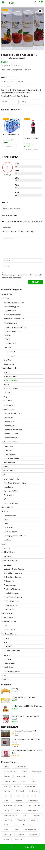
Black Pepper (36, 771)
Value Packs (25, 93)
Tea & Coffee (9, 495)
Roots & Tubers (9, 663)
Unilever (6, 839)
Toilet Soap (7, 835)
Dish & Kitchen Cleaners (12, 577)
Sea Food (7, 540)
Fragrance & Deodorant (12, 331)
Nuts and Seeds (7, 617)
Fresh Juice (33, 791)
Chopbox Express (9, 781)
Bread (6, 520)
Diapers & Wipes (10, 311)
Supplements (9, 364)
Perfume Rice (8, 820)
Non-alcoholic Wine (11, 491)
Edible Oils (8, 450)
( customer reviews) (17, 58)
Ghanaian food (33, 801)
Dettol (34, 781)
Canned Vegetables (11, 438)
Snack (6, 830)
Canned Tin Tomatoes (12, 434)
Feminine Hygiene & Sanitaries (15, 327)
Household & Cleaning (9, 560)
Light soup (18, 810)
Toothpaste (11, 356)
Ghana (6, 801)
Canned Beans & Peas (12, 414)
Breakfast (7, 776)
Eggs (6, 524)
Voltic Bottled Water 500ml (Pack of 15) (16, 135)
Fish (5, 626)
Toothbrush (11, 352)
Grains (6, 638)
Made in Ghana (33, 810)
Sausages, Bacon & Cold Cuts (14, 536)
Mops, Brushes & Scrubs (13, 597)
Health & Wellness (8, 552)
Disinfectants (9, 581)
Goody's (20, 805)
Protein (33, 820)
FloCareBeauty (30, 786)
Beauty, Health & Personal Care (13, 319)
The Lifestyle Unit (30, 830)
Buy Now (29, 847)
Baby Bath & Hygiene (11, 307)
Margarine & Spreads (12, 458)
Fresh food (20, 791)
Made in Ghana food (10, 815)
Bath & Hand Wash (11, 323)
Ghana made (8, 805)
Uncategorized (9, 405)
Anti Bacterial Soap (10, 771)
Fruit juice (24, 96)
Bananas (7, 655)
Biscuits (7, 372)
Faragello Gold (15, 96)
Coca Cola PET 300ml (31, 138)
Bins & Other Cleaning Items (14, 573)
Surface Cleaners (10, 605)
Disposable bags (7, 470)
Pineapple (21, 820)
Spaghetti (7, 646)
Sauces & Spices (8, 667)
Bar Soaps (8, 565)
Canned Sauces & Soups (13, 430)
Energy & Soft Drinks (11, 479)
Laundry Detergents (11, 593)
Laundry (6, 810)
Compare (21, 82)
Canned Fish (8, 418)
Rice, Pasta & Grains (9, 634)
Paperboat (36, 815)
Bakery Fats (8, 446)
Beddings (7, 556)
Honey (6, 384)
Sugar (6, 397)
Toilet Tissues (9, 609)
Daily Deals (5, 466)
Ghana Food (6, 548)
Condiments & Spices (12, 671)
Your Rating (6, 227)
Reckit (6, 825)
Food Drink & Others (13, 93)
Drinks (28, 90)
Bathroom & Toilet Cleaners (14, 569)
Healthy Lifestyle (34, 805)
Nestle (25, 815)
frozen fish (17, 796)
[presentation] (4, 113)
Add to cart (7, 847)
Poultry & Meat (9, 630)
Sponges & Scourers (11, 601)
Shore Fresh (27, 825)
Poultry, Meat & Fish (9, 621)
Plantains (7, 659)
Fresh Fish (7, 791)
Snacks (4, 675)
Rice (5, 642)
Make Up (7, 339)
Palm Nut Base (9, 462)
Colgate (23, 781)
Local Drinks (8, 487)
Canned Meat (9, 426)
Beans (24, 771)
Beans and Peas (10, 516)
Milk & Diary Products (11, 389)
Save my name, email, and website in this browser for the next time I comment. (22, 276)
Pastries (7, 393)
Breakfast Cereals (10, 376)
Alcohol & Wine (7, 294)
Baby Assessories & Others (14, 303)
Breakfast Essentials (17, 90)
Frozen (4, 544)
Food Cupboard (7, 507)
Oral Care (7, 347)
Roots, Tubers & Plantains (11, 650)
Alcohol (6, 767)
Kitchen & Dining (7, 613)
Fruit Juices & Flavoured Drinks (15, 483)
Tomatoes (20, 835)
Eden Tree (16, 786)
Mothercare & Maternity (12, 315)
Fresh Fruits (8, 528)
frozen (6, 796)
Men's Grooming (10, 343)
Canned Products (8, 409)
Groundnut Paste (10, 454)
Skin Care (7, 360)
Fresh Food (5, 511)
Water (6, 499)
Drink (7, 96)
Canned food (20, 776)
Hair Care (7, 335)
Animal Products (20, 767)
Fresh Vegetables (10, 532)
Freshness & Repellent (12, 589)
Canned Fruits (9, 422)
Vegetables (18, 839)
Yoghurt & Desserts (11, 503)
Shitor (16, 825)
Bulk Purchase (7, 401)
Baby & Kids (6, 298)
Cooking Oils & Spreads (10, 442)
